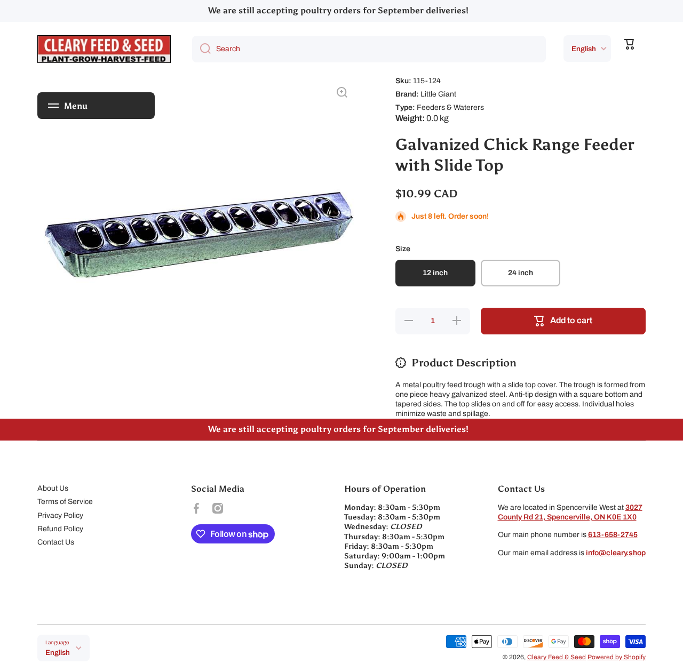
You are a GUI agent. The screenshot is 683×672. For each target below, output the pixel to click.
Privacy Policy (60, 515)
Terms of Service (65, 502)
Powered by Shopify (616, 657)
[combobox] (369, 49)
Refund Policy (60, 529)
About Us (52, 488)
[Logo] (104, 49)
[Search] (201, 49)
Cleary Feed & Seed (556, 657)
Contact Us (55, 542)
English (583, 49)
